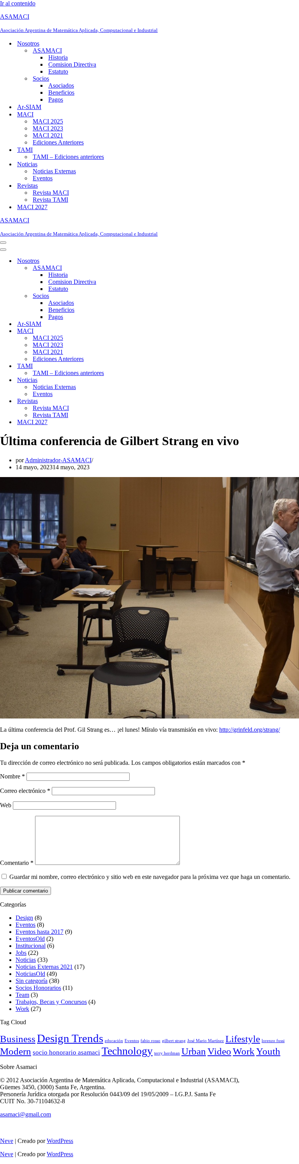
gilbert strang (174, 1041)
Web (5, 805)
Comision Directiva (72, 64)
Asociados (61, 85)
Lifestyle (242, 1038)
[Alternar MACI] (136, 331)
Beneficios (61, 92)
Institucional (31, 945)
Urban (193, 1051)
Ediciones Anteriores (58, 142)
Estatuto (58, 71)
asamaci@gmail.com (25, 1114)
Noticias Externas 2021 (44, 966)
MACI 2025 (48, 121)
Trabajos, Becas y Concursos (51, 1001)
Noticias (26, 959)
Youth (268, 1051)
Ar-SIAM (29, 107)
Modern (15, 1051)
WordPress (60, 1141)
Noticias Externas (54, 171)
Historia (58, 57)
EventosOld (30, 938)
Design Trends (70, 1038)
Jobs (21, 952)
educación (114, 1041)
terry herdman (167, 1053)
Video (219, 1051)
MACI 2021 (48, 135)
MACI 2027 (32, 207)
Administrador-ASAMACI (58, 460)
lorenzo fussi (273, 1041)
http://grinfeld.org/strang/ (249, 729)
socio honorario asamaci (66, 1052)
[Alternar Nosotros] (136, 261)
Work (22, 1009)
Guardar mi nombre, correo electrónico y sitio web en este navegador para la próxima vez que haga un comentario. (149, 876)
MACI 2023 (48, 128)
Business (17, 1038)
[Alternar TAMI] (136, 366)
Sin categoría (31, 980)
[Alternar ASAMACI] (136, 268)
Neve (6, 1141)
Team (22, 994)
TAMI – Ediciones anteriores (68, 156)
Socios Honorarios (38, 987)
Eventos (43, 178)
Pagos (55, 99)
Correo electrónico (25, 790)
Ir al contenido (17, 3)
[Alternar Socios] (136, 296)
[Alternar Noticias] (136, 380)
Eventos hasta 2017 (39, 931)
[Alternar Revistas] (136, 401)
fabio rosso (150, 1041)
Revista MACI (51, 192)
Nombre (12, 776)
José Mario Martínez (205, 1041)
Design (24, 917)
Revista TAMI (50, 199)
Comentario (16, 862)
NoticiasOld (30, 973)
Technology (127, 1051)
